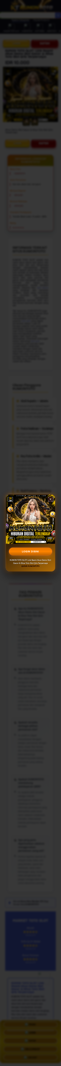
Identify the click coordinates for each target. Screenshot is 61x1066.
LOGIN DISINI (30, 551)
